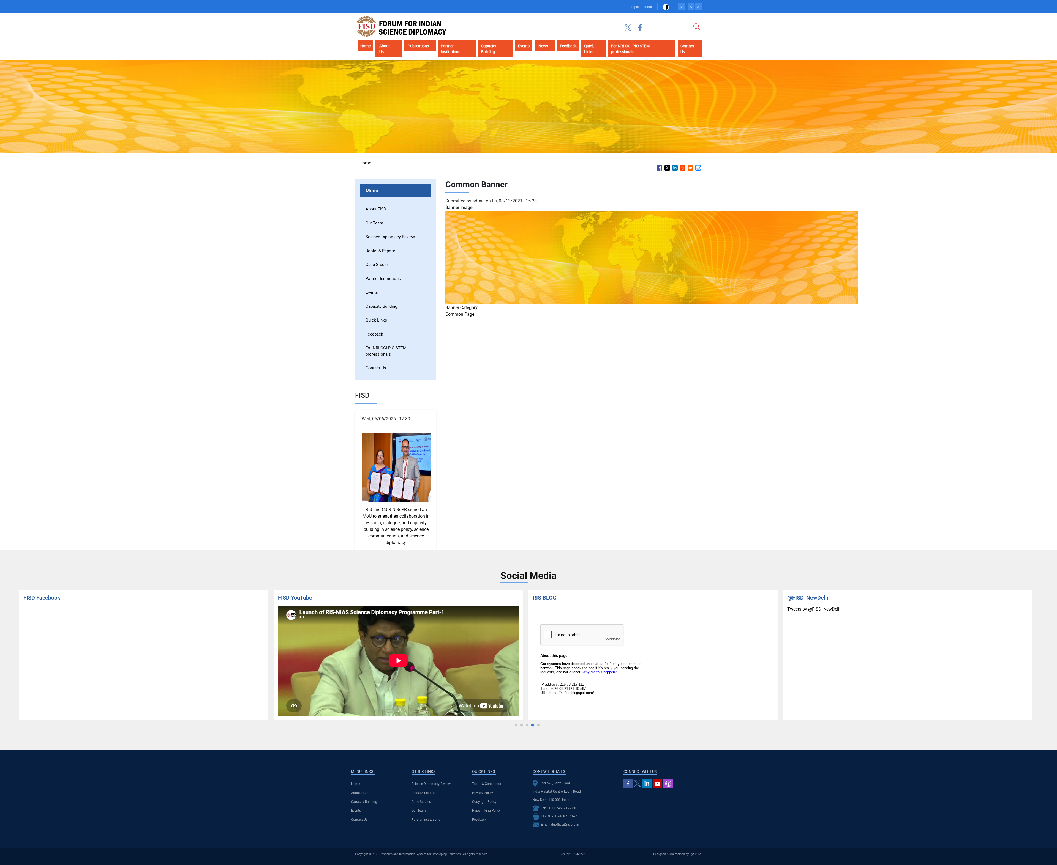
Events (524, 45)
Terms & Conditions (486, 783)
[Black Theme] (666, 6)
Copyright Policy (484, 801)
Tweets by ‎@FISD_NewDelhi (560, 609)
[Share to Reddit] (682, 168)
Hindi (648, 6)
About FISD (376, 209)
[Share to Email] (690, 168)
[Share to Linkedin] (675, 168)
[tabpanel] (143, 655)
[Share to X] (667, 168)
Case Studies (378, 264)
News (543, 45)
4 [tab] (532, 725)
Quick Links (589, 48)
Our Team (374, 223)
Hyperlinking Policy (486, 810)
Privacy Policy (482, 792)
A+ (682, 6)
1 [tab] (516, 725)
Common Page (459, 314)
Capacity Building (488, 48)
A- (698, 6)
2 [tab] (521, 725)
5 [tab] (538, 725)
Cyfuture (695, 854)
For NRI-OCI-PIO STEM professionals (630, 48)
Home (365, 45)
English (635, 6)
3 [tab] (527, 725)
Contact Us (687, 48)
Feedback (568, 45)
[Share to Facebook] (659, 168)
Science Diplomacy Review (390, 236)
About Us (384, 48)
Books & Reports (381, 250)
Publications (418, 45)
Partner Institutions (450, 48)
